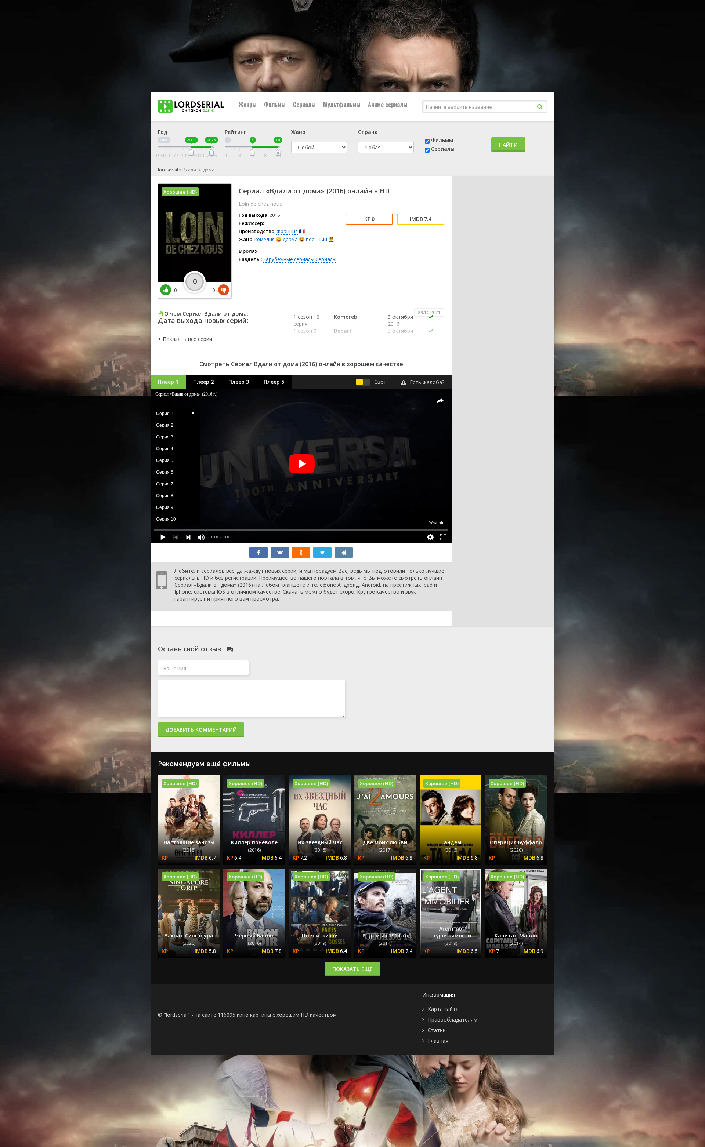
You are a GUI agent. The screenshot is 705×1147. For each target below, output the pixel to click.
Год (162, 131)
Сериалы (304, 104)
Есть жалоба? (427, 382)
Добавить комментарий (201, 729)
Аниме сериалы (388, 104)
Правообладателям (452, 1019)
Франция (287, 231)
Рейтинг (235, 131)
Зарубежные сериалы (288, 259)
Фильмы (275, 104)
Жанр (298, 131)
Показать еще (352, 968)
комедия (264, 239)
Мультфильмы (342, 104)
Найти (508, 144)
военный (316, 239)
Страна (368, 131)
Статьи (437, 1030)
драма (290, 239)
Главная (438, 1040)
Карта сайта (443, 1008)
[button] (185, 338)
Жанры (248, 104)
